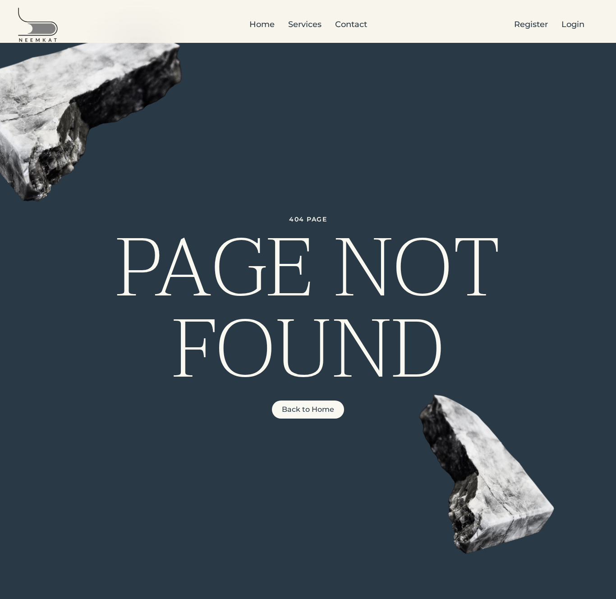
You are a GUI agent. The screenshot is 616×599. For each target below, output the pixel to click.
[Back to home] (38, 25)
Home (262, 24)
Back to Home (308, 409)
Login (572, 24)
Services (305, 24)
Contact (351, 24)
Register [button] (531, 24)
